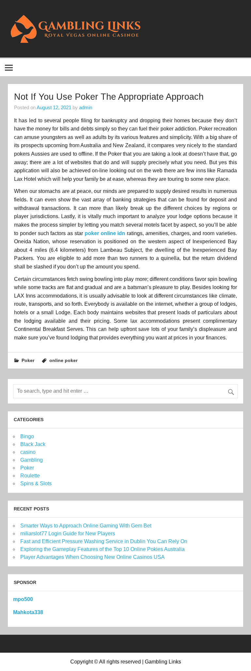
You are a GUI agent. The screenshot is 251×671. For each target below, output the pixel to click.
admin (85, 107)
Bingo (27, 436)
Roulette (30, 475)
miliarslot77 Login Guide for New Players (67, 533)
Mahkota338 (28, 612)
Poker (28, 360)
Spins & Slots (36, 483)
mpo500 (23, 599)
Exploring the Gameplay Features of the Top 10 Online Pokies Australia (102, 549)
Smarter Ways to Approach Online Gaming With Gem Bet (85, 525)
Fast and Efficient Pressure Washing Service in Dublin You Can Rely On (103, 541)
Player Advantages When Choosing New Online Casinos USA (92, 557)
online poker (63, 360)
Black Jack (32, 444)
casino (28, 452)
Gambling (31, 460)
